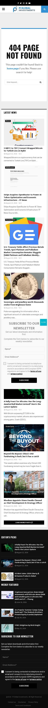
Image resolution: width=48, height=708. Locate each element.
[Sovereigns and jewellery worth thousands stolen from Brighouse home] (24, 286)
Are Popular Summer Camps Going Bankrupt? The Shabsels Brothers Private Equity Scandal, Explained (29, 612)
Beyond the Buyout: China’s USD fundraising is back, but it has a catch (21, 455)
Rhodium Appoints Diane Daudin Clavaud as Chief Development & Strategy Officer (23, 502)
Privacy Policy (33, 702)
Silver (7, 275)
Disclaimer (22, 702)
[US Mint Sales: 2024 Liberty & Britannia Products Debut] (7, 576)
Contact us (12, 702)
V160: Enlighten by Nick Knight (27, 625)
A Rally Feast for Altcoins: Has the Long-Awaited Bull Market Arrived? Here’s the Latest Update (23, 404)
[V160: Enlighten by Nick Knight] (7, 628)
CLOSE (43, 322)
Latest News (10, 112)
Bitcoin (8, 121)
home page (13, 68)
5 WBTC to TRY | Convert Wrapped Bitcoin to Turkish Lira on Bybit (23, 150)
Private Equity (10, 426)
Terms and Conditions (23, 705)
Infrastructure (10, 167)
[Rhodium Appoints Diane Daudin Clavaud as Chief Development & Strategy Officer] (24, 484)
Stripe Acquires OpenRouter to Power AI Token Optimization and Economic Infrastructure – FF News (22, 197)
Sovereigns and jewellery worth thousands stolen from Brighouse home (24, 303)
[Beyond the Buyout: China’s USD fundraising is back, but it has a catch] (24, 437)
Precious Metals (11, 219)
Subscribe (24, 686)
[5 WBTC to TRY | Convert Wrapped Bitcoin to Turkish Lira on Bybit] (24, 132)
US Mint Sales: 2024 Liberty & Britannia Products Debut (27, 574)
